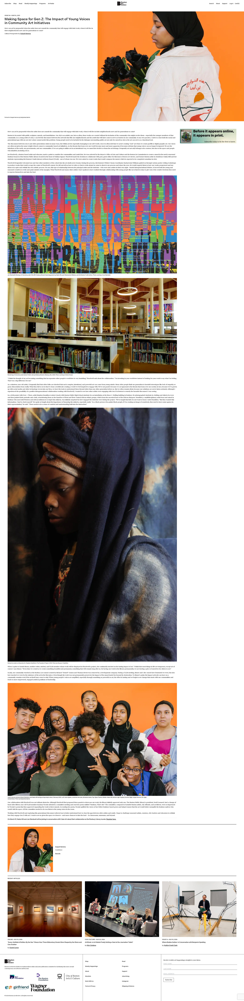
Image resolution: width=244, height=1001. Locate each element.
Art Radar (51, 3)
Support (224, 3)
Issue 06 (7, 15)
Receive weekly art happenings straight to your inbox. (182, 960)
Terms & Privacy (90, 986)
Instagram (125, 981)
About (218, 3)
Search (211, 3)
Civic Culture (90, 939)
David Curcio (14, 948)
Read (20, 3)
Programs (42, 3)
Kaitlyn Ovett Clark (170, 945)
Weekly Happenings (30, 3)
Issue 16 (165, 939)
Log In (231, 3)
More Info (57, 853)
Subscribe (8, 3)
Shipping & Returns (128, 986)
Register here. (111, 819)
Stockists (88, 976)
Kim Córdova (91, 945)
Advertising (125, 976)
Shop (15, 3)
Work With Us (89, 981)
